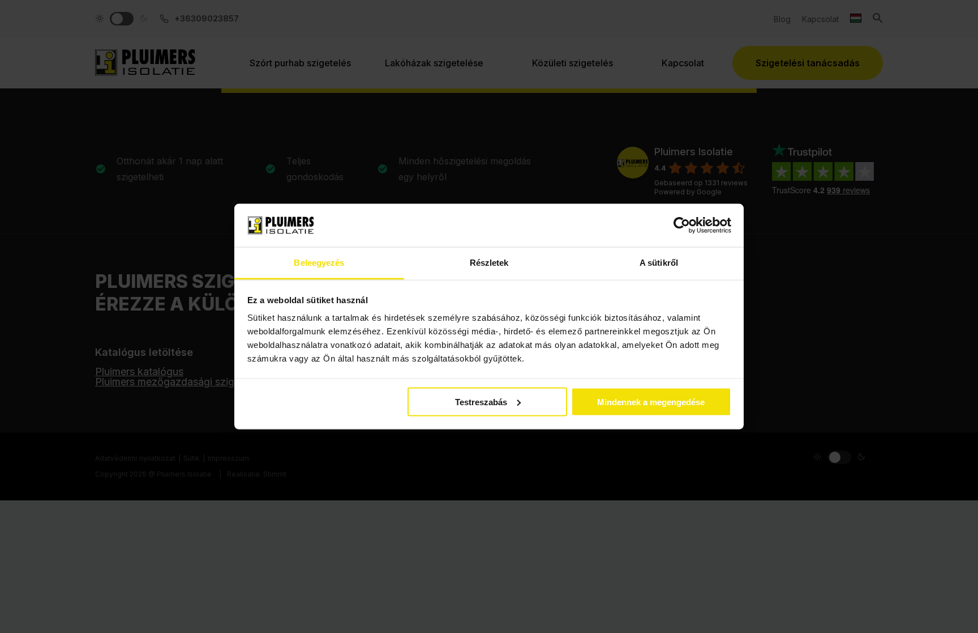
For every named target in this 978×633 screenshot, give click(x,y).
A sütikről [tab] (659, 262)
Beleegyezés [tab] (319, 262)
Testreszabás (481, 401)
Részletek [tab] (489, 262)
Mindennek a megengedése (651, 401)
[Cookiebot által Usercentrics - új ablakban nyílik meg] (681, 224)
